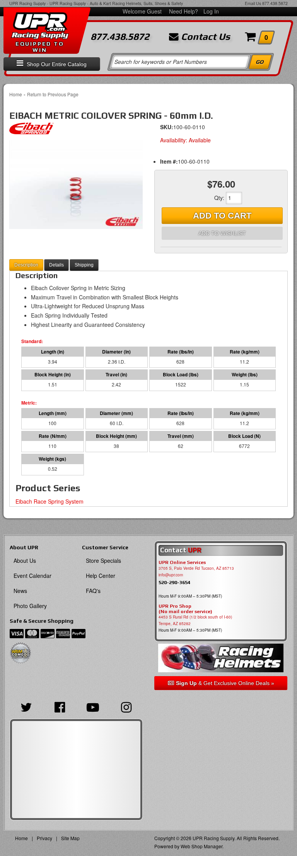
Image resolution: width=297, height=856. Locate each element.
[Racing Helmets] (220, 658)
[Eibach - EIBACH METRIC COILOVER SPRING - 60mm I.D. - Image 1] (76, 184)
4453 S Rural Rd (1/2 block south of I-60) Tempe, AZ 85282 (195, 620)
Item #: (169, 161)
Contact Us (204, 37)
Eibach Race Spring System (49, 501)
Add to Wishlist (222, 233)
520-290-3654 (174, 582)
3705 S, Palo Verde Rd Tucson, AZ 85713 (196, 568)
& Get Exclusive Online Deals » (225, 683)
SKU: (166, 127)
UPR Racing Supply (27, 3)
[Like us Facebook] (59, 706)
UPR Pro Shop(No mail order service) (185, 608)
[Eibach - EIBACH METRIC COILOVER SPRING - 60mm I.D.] (31, 130)
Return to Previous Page (53, 94)
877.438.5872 (275, 3)
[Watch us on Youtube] (92, 706)
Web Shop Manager (201, 846)
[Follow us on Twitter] (26, 706)
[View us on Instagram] (126, 706)
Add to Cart (222, 215)
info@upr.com (171, 575)
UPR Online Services (182, 562)
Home (15, 94)
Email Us (253, 3)
